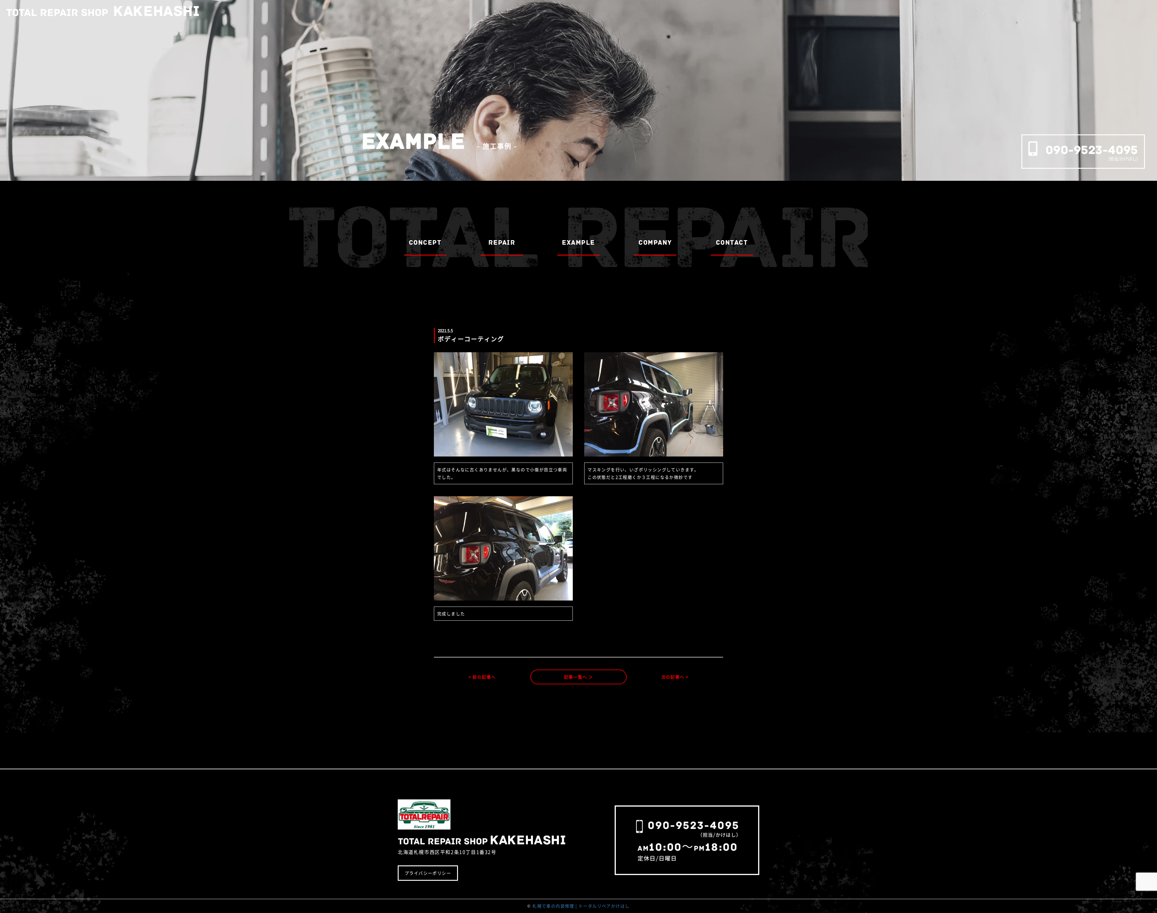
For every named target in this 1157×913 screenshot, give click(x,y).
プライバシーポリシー (428, 873)
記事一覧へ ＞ (578, 677)
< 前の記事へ (482, 677)
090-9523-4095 (1092, 150)
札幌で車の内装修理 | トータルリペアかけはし (580, 906)
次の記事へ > (675, 677)
